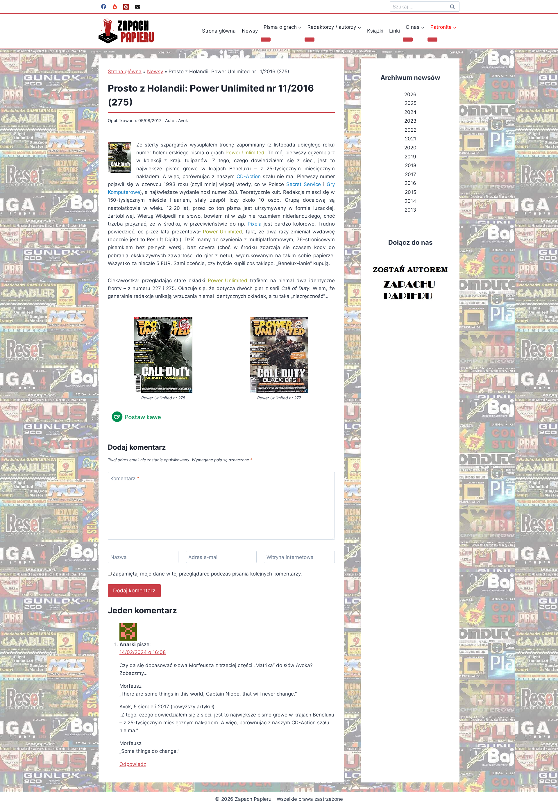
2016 (410, 183)
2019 (410, 157)
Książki (375, 31)
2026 (410, 94)
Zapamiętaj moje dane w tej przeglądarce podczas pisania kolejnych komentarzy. (207, 574)
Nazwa (118, 557)
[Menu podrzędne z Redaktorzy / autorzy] (309, 39)
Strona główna (219, 31)
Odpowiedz (132, 764)
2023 (410, 121)
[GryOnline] (126, 7)
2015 (410, 192)
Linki (394, 31)
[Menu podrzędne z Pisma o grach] (266, 39)
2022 (410, 130)
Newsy (250, 31)
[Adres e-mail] (137, 7)
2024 (410, 112)
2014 (410, 201)
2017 (410, 174)
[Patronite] (115, 7)
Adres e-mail (203, 557)
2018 (410, 165)
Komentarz (125, 478)
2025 (410, 103)
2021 (410, 139)
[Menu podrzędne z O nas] (408, 39)
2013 (410, 210)
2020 (410, 148)
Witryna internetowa (290, 557)
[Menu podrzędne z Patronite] (432, 39)
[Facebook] (103, 7)
